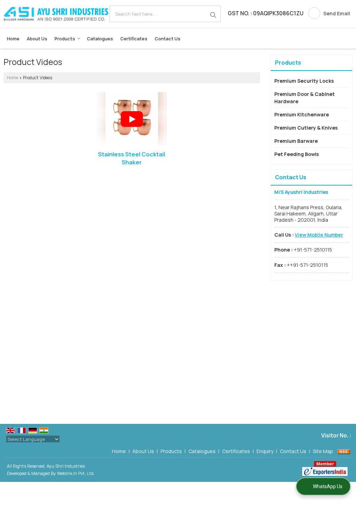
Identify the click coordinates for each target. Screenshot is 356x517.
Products (65, 38)
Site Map (323, 451)
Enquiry (265, 451)
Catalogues (100, 38)
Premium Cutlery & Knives (306, 127)
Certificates (133, 38)
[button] (319, 234)
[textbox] (165, 14)
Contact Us (167, 38)
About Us (37, 38)
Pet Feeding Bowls (296, 154)
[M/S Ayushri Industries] (55, 14)
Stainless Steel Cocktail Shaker (131, 158)
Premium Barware (296, 141)
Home (13, 38)
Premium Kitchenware (301, 114)
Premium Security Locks (304, 80)
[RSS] (344, 451)
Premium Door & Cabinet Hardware (304, 98)
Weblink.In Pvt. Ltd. (76, 473)
